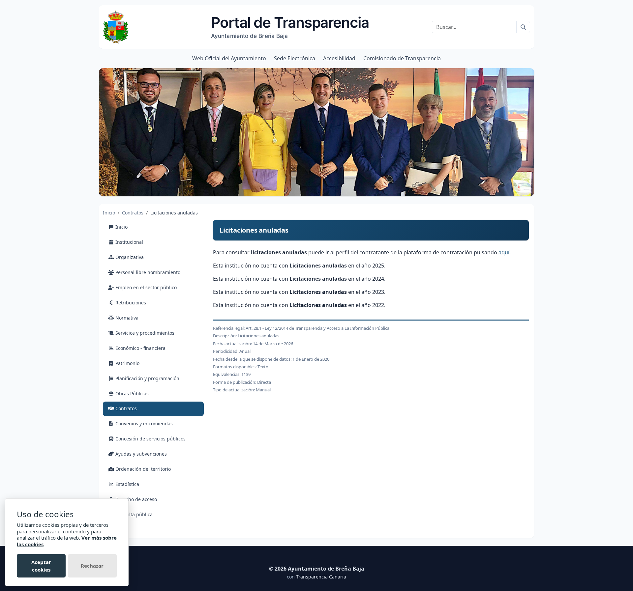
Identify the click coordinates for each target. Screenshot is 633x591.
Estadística (126, 484)
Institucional (128, 242)
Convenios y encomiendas (143, 423)
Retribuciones (130, 302)
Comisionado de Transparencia (402, 58)
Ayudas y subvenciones (140, 454)
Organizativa (129, 257)
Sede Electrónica (294, 58)
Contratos (132, 213)
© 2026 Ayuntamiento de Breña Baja (316, 568)
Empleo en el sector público (145, 287)
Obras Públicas (131, 393)
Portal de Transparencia (290, 26)
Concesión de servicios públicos (150, 439)
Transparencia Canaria (321, 577)
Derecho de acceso (135, 499)
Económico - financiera (140, 348)
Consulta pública (133, 514)
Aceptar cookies (41, 566)
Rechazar (92, 565)
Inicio (109, 213)
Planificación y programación (146, 378)
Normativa (126, 318)
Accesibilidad (339, 58)
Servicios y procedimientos (144, 333)
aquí (503, 252)
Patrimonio (126, 363)
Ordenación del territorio (142, 469)
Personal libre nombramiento (147, 272)
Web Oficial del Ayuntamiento (229, 58)
